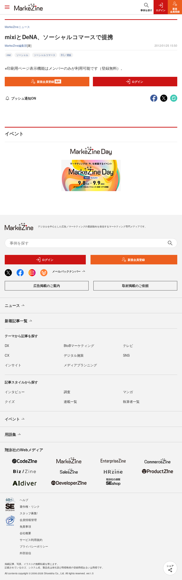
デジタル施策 (74, 355)
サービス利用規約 (31, 540)
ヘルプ (24, 500)
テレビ (128, 345)
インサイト (13, 365)
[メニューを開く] (7, 7)
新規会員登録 (48, 81)
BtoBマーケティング (79, 345)
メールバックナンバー (66, 271)
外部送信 (25, 553)
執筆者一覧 (131, 401)
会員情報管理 (28, 520)
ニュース (12, 305)
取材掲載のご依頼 (135, 285)
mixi (9, 55)
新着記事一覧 (16, 320)
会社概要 (25, 533)
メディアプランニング (80, 365)
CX (7, 355)
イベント (12, 419)
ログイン (137, 81)
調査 (67, 391)
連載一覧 (70, 401)
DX (7, 345)
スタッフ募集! (28, 513)
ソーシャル (22, 55)
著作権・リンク (30, 506)
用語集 (10, 434)
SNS (126, 355)
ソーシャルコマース (44, 55)
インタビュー (15, 391)
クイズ (10, 401)
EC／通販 (66, 55)
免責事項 (25, 526)
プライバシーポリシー (34, 546)
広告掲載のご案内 (46, 285)
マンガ (128, 391)
